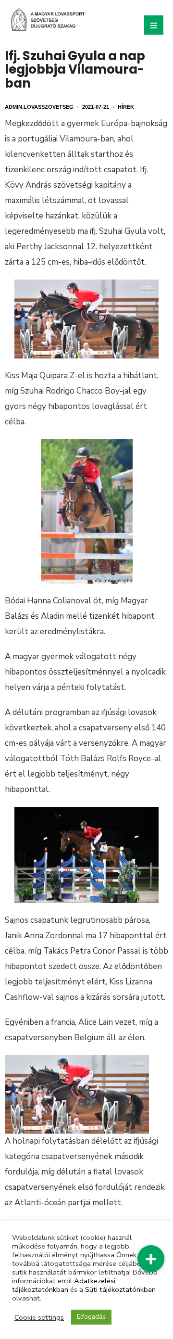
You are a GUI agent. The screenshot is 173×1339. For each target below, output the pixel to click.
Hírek (126, 107)
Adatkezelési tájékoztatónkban (63, 1285)
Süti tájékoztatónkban (120, 1289)
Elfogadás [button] (91, 1317)
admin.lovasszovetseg (39, 107)
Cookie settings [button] (39, 1317)
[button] (150, 1258)
